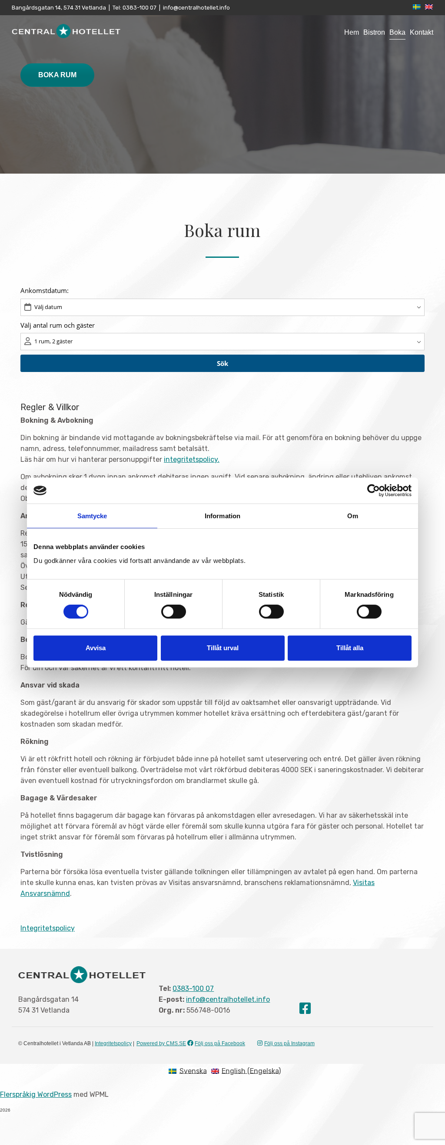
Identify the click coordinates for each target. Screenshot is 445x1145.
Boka (397, 32)
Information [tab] (222, 516)
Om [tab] (352, 516)
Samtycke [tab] (92, 516)
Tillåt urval (223, 647)
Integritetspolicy (47, 928)
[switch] (173, 612)
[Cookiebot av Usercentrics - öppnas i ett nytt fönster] (373, 490)
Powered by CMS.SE (161, 1043)
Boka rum (57, 75)
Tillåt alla (349, 647)
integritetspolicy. (191, 459)
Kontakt (421, 32)
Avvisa (96, 647)
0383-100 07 (138, 7)
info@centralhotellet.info (196, 7)
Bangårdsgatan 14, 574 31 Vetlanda (59, 7)
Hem (351, 32)
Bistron (374, 32)
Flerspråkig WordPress (36, 1094)
